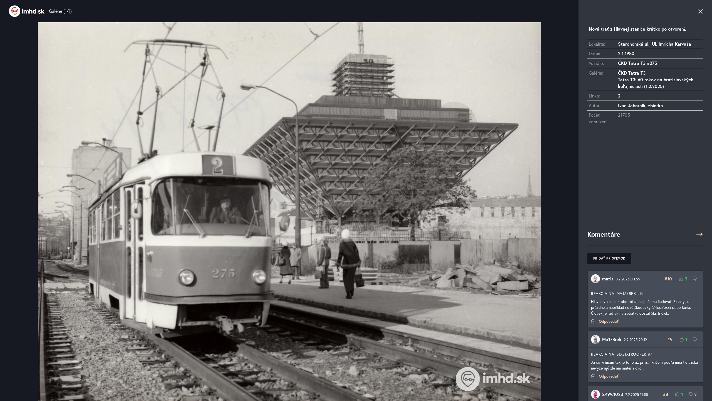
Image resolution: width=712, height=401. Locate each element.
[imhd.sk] (26, 11)
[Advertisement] (645, 180)
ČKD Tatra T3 (632, 73)
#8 (665, 394)
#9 (639, 293)
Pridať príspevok (609, 258)
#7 (650, 354)
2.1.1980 (626, 53)
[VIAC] (699, 234)
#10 (668, 279)
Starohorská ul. (633, 44)
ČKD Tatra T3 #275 (637, 63)
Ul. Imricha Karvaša (671, 44)
